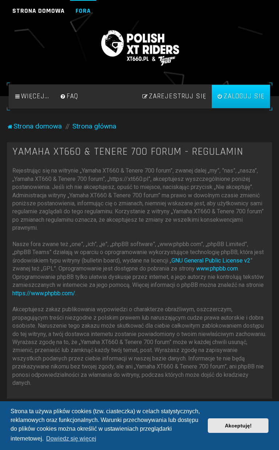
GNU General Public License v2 (210, 260)
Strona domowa (38, 11)
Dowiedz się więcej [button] (71, 438)
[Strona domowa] (139, 48)
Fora (83, 11)
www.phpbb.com (217, 268)
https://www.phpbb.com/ (43, 293)
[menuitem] (69, 96)
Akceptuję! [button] (238, 426)
